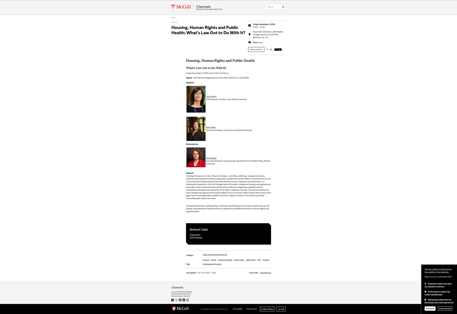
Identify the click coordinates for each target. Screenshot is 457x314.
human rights (239, 260)
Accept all (430, 308)
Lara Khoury (211, 96)
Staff (259, 260)
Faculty (213, 260)
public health (251, 260)
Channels (203, 6)
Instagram (187, 300)
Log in (280, 309)
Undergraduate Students (212, 264)
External (206, 260)
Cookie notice (251, 309)
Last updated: (191, 273)
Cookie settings (267, 309)
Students (266, 260)
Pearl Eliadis (211, 158)
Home (173, 17)
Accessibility (237, 309)
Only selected (445, 308)
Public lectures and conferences (215, 255)
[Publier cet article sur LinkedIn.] (271, 49)
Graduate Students (225, 260)
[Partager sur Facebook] (267, 49)
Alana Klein (211, 127)
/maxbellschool (265, 273)
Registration (195, 235)
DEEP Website (196, 237)
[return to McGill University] (180, 309)
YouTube (180, 300)
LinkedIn (184, 300)
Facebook (173, 300)
